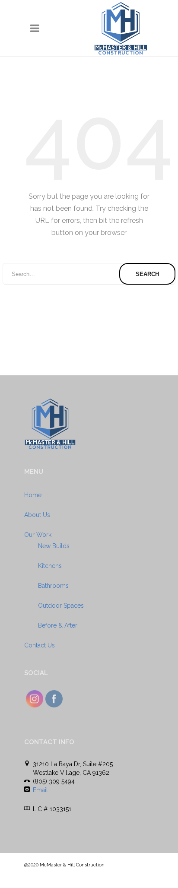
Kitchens (50, 565)
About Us (37, 514)
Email (40, 790)
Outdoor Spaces (61, 605)
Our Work (37, 534)
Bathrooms (53, 585)
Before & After (57, 625)
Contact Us (39, 645)
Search (147, 274)
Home (32, 495)
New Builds (54, 545)
